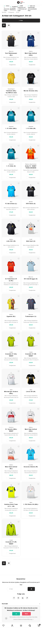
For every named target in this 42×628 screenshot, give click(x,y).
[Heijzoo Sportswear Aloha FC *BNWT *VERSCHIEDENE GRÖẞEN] (31, 153)
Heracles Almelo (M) (31, 466)
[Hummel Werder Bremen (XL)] (31, 78)
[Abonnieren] (31, 589)
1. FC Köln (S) (11, 166)
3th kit (17, 12)
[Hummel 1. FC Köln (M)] (31, 115)
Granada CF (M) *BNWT (30, 355)
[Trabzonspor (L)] (31, 303)
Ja (16, 614)
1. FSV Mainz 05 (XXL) (30, 504)
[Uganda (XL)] (11, 303)
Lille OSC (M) (11, 241)
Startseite (4, 12)
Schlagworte (11, 12)
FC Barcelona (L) (11, 203)
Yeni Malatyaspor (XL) (11, 54)
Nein (26, 614)
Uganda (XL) (11, 316)
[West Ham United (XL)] (11, 453)
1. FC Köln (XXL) (11, 128)
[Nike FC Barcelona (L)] (11, 190)
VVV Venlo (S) (30, 203)
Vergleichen (12, 65)
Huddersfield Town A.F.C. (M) (11, 505)
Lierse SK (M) (30, 391)
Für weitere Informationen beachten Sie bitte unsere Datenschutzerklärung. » (23, 618)
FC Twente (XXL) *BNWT (11, 430)
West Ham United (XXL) (31, 54)
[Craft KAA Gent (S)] (31, 228)
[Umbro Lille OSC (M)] (11, 228)
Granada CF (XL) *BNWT (11, 355)
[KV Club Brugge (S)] (31, 265)
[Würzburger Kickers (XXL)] (11, 378)
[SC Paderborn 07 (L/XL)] (11, 265)
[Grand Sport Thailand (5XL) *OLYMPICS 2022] (11, 78)
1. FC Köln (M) (30, 128)
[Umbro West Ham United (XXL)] (31, 40)
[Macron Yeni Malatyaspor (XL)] (11, 40)
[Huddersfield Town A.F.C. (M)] (11, 491)
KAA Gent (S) (30, 241)
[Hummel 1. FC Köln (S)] (11, 153)
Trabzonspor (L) (30, 316)
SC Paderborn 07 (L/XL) (11, 279)
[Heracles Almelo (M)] (31, 453)
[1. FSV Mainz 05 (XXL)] (31, 491)
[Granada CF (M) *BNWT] (31, 341)
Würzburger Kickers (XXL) (11, 392)
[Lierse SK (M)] (31, 378)
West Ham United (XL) (11, 467)
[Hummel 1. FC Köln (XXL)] (11, 115)
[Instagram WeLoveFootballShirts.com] (18, 598)
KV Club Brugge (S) (31, 279)
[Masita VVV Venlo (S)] (31, 190)
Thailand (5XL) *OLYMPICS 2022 (11, 91)
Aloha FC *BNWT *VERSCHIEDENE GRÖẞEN (30, 167)
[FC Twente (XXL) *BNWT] (11, 416)
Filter (21, 20)
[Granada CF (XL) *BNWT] (11, 341)
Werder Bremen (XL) (31, 90)
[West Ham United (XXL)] (31, 416)
